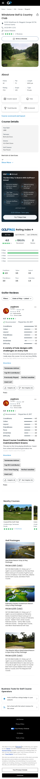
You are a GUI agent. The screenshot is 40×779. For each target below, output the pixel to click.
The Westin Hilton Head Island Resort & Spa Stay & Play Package (19, 651)
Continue (20, 775)
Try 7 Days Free (20, 217)
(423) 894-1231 (10, 28)
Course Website (9, 31)
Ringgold (27, 9)
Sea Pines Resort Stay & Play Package (16, 561)
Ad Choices (20, 719)
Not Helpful (27, 388)
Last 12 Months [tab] (32, 235)
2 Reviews (19, 34)
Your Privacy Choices (22, 728)
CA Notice (20, 733)
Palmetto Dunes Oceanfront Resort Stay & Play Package (19, 604)
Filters (5, 298)
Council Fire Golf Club (11, 522)
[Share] (37, 14)
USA (15, 9)
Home (3, 9)
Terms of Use (20, 738)
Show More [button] (6, 162)
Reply (5, 393)
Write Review (18, 529)
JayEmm (14, 306)
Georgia (20, 9)
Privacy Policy (20, 724)
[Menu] (3, 3)
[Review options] (35, 307)
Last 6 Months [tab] (20, 235)
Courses (9, 9)
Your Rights (9, 754)
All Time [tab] (7, 235)
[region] (20, 760)
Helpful (11, 388)
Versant (18, 747)
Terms (8, 748)
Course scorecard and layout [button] (13, 116)
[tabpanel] (20, 55)
